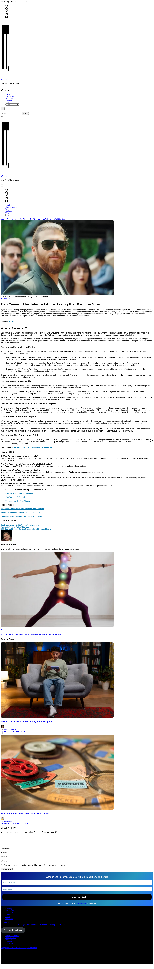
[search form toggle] (3, 108)
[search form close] (2, 116)
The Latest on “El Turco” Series (17, 501)
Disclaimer (9, 940)
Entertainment (11, 96)
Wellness (9, 98)
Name (4, 853)
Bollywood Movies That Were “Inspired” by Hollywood (22, 509)
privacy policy (81, 903)
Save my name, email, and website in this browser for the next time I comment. (35, 865)
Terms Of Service (12, 936)
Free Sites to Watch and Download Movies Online (32, 447)
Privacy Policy (11, 938)
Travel (7, 102)
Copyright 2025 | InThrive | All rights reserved (19, 948)
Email (4, 857)
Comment (5, 849)
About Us (9, 944)
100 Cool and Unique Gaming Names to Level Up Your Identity (26, 529)
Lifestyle (8, 94)
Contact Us (9, 942)
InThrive (4, 80)
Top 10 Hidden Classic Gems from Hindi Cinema (26, 813)
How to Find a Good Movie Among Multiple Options (27, 721)
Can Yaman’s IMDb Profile (16, 497)
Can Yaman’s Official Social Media (19, 493)
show (11, 321)
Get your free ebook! (13, 930)
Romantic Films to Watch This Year (15, 527)
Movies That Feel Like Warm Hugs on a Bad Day (20, 513)
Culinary (8, 100)
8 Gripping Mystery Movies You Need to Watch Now (21, 516)
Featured (9, 913)
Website (4, 861)
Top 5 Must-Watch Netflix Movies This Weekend (20, 525)
